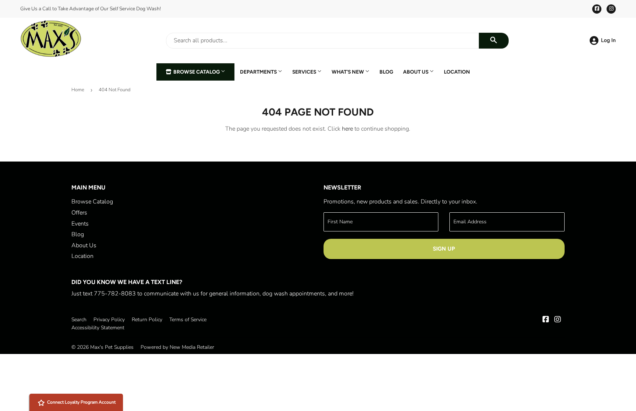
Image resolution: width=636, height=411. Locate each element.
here (347, 129)
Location (457, 72)
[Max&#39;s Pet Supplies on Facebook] (546, 320)
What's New (348, 72)
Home (77, 89)
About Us (416, 72)
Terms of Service (187, 319)
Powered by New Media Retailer (177, 347)
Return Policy (147, 319)
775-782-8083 (115, 294)
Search (78, 319)
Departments (259, 72)
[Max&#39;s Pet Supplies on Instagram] (557, 320)
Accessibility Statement (97, 327)
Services (304, 72)
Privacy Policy (109, 319)
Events (80, 224)
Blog (386, 72)
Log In (608, 40)
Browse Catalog (196, 72)
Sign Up (444, 248)
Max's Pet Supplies (112, 347)
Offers (79, 213)
